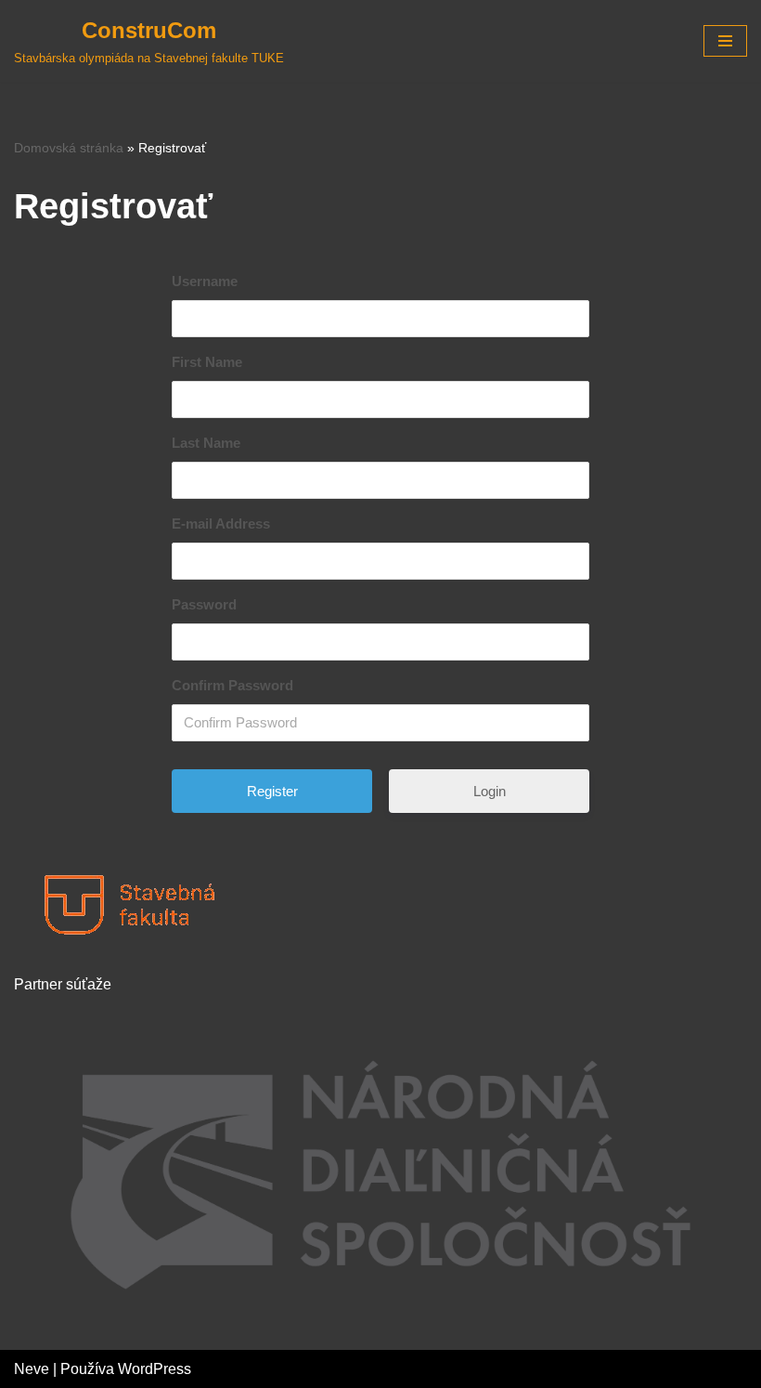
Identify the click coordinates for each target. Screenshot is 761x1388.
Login (489, 791)
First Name (207, 362)
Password (204, 604)
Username (205, 281)
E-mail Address (221, 523)
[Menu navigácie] (725, 41)
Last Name (206, 443)
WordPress (154, 1369)
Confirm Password (232, 685)
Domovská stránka (68, 147)
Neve (31, 1369)
